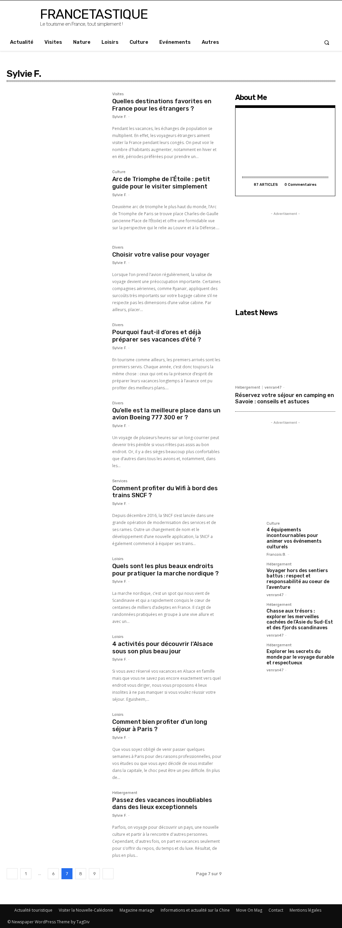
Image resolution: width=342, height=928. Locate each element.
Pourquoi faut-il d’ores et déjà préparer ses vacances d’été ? (156, 335)
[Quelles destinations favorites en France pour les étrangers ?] (56, 125)
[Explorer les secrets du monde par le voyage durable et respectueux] (248, 656)
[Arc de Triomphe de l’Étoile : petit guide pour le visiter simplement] (56, 203)
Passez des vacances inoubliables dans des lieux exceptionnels (162, 803)
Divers (117, 248)
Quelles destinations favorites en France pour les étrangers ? (161, 105)
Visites (118, 94)
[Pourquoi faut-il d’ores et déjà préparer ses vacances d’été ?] (56, 356)
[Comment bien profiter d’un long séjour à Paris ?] (56, 745)
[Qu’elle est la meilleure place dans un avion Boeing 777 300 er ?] (56, 434)
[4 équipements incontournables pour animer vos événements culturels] (248, 535)
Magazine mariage (137, 910)
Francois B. (276, 554)
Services (119, 481)
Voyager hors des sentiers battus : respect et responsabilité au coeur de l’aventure (298, 579)
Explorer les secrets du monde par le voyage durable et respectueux (300, 657)
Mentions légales (305, 910)
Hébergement (124, 793)
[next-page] (108, 873)
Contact (276, 910)
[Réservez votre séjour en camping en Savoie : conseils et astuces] (285, 350)
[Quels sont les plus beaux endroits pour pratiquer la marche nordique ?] (56, 590)
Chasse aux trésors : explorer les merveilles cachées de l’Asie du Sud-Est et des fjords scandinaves (300, 619)
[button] (326, 42)
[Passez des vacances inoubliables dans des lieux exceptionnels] (56, 823)
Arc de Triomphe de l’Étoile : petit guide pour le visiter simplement (161, 182)
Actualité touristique (33, 910)
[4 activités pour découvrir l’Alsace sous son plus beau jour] (56, 667)
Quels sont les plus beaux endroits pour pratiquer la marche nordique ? (165, 569)
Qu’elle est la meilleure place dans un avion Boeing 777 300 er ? (166, 414)
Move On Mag (249, 910)
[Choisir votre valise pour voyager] (56, 278)
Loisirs (117, 559)
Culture (119, 172)
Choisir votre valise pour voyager (161, 254)
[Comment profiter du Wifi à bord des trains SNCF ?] (56, 512)
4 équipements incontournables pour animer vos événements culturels (294, 538)
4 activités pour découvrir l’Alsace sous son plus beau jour (162, 647)
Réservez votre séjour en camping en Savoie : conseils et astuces (284, 398)
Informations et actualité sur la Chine (195, 910)
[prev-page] (12, 873)
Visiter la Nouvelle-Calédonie (86, 910)
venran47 (273, 387)
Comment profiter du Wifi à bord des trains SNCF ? (165, 492)
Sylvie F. (119, 117)
